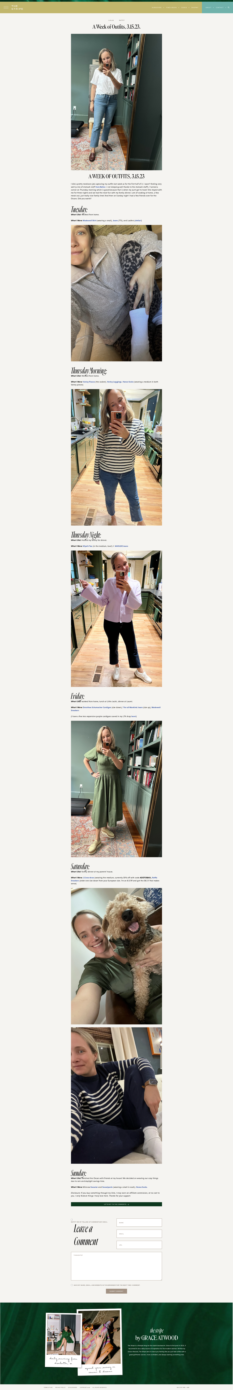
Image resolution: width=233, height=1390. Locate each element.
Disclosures (72, 1387)
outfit (122, 20)
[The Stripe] (17, 7)
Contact (220, 7)
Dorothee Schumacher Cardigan (97, 707)
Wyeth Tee (87, 546)
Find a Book (171, 7)
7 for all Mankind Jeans (133, 707)
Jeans (115, 220)
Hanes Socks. (141, 1187)
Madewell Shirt (90, 220)
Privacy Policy (60, 1387)
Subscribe (157, 7)
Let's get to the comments (115, 1204)
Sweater (94, 1187)
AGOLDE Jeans (121, 546)
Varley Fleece (89, 382)
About (208, 7)
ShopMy (194, 7)
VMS (184, 1387)
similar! (138, 220)
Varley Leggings (114, 382)
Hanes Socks (128, 382)
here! (133, 716)
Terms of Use (48, 1387)
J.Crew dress (88, 877)
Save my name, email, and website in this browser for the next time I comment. (107, 1285)
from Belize (100, 187)
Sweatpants (107, 1187)
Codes (184, 7)
